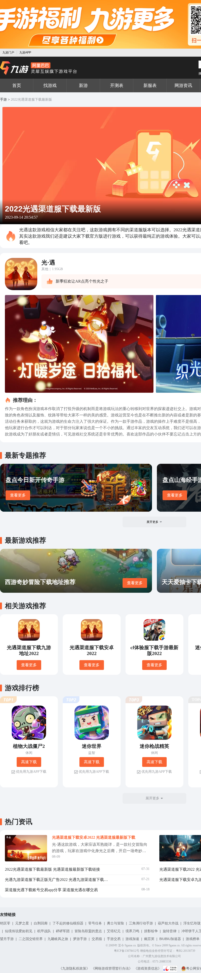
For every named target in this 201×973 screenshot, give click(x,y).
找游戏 (50, 85)
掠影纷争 (151, 931)
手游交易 (114, 939)
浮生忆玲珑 (192, 923)
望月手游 (7, 939)
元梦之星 (22, 923)
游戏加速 (132, 939)
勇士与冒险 (115, 923)
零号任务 (95, 923)
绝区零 (5, 923)
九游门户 (8, 52)
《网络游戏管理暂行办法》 (111, 968)
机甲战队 (44, 931)
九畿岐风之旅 (58, 939)
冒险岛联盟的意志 (88, 931)
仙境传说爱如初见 (18, 931)
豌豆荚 (149, 939)
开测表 (116, 85)
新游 (83, 85)
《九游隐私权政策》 (74, 968)
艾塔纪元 (114, 931)
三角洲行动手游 (141, 923)
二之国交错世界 (31, 939)
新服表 (150, 85)
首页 (16, 85)
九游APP (25, 52)
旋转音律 (169, 931)
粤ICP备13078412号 (126, 950)
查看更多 (18, 495)
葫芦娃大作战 (168, 923)
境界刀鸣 (132, 931)
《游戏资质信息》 (147, 968)
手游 (3, 99)
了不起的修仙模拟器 (67, 923)
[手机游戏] (38, 68)
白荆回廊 (41, 923)
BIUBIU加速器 (170, 939)
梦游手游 (80, 939)
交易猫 (97, 939)
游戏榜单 (193, 939)
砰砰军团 (63, 931)
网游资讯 (183, 85)
